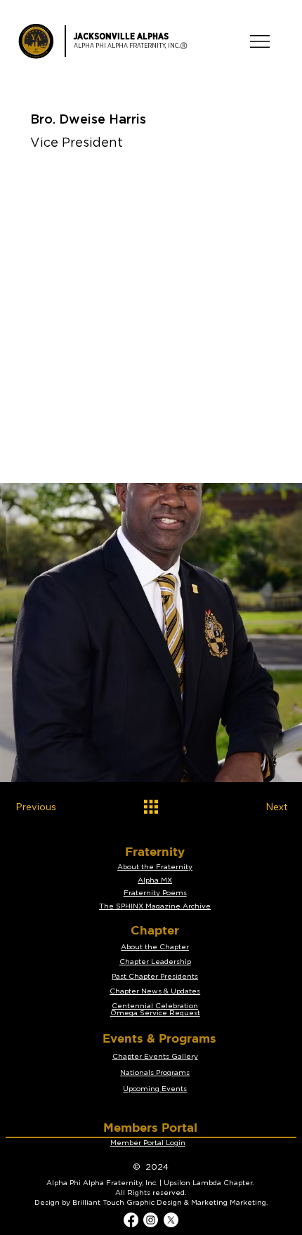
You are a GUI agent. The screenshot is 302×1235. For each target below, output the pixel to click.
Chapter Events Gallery (155, 1056)
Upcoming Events (155, 1088)
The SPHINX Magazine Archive (155, 906)
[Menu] (260, 41)
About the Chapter (155, 947)
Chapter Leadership (155, 961)
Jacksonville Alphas (121, 36)
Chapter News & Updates (155, 991)
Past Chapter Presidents (155, 976)
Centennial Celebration (155, 1006)
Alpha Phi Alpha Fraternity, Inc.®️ (131, 46)
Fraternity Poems (155, 893)
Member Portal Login (147, 1143)
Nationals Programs (155, 1072)
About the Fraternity (154, 867)
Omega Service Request (155, 1013)
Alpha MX (155, 880)
